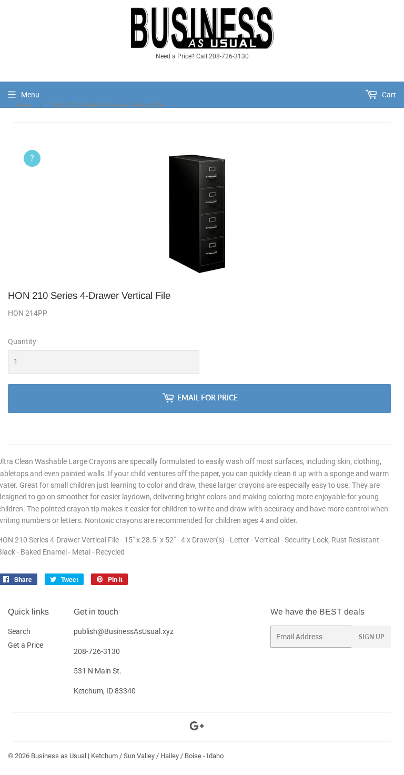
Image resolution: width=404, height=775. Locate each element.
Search (19, 631)
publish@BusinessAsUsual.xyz (124, 631)
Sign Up (371, 637)
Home (22, 105)
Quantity (22, 341)
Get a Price (25, 645)
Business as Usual (58, 756)
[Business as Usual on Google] (196, 727)
